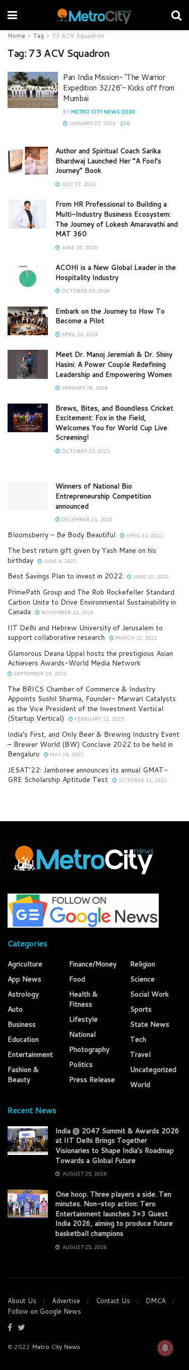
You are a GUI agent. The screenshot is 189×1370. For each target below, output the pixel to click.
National (82, 1034)
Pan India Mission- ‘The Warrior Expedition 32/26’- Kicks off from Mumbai (118, 88)
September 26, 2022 (39, 673)
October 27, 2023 (85, 450)
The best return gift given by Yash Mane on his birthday (82, 555)
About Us (22, 1300)
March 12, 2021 (135, 637)
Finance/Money (92, 964)
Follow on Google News (44, 1311)
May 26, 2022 (66, 754)
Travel (140, 1054)
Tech (138, 1039)
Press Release (92, 1079)
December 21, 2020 (86, 519)
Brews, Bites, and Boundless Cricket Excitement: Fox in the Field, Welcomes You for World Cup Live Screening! (114, 423)
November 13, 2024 (67, 612)
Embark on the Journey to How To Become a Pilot (110, 316)
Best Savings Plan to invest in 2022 (65, 576)
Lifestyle (83, 1019)
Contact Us (113, 1300)
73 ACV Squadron (78, 35)
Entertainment (30, 1054)
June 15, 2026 (78, 247)
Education (23, 1039)
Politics (81, 1064)
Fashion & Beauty (23, 1074)
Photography (89, 1049)
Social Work (149, 994)
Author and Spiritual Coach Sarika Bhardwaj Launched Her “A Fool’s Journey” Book (108, 160)
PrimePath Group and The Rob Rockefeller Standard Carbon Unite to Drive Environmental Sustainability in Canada (92, 602)
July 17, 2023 (78, 183)
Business (22, 1024)
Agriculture (25, 964)
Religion (142, 964)
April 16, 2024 (79, 334)
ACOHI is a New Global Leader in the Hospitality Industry (115, 272)
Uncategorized (153, 1069)
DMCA (156, 1300)
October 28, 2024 (85, 290)
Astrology (23, 994)
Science (142, 979)
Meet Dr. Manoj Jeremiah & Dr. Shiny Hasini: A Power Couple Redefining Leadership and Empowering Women (113, 364)
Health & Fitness (83, 999)
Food (77, 979)
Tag (38, 35)
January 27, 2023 (91, 123)
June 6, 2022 (59, 560)
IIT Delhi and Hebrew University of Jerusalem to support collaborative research (85, 633)
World (140, 1085)
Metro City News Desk (103, 111)
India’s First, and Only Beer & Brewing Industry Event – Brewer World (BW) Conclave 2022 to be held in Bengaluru (93, 744)
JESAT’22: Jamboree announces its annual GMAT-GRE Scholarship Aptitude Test (88, 775)
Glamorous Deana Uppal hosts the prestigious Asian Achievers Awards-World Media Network (90, 658)
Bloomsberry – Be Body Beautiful (61, 535)
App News (24, 979)
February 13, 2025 (98, 718)
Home (16, 35)
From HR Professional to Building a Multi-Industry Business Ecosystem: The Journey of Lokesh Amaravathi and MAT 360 (116, 219)
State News (149, 1024)
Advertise (66, 1300)
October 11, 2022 (142, 780)
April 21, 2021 (143, 535)
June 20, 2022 (150, 576)
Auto (15, 1009)
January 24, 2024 (84, 387)
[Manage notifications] (165, 1348)
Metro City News (56, 1346)
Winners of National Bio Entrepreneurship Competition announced (103, 496)
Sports (141, 1009)
